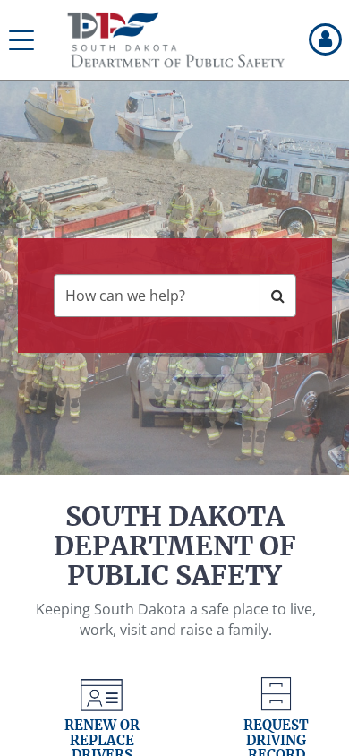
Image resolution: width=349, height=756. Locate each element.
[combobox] (157, 295)
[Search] (278, 295)
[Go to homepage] (176, 40)
